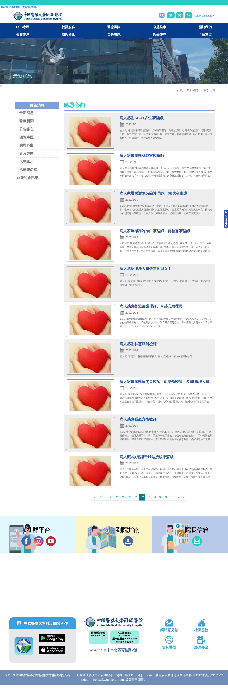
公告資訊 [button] (114, 34)
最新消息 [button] (22, 34)
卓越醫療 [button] (159, 27)
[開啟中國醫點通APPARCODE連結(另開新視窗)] (24, 646)
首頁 (180, 90)
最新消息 (26, 113)
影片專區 (26, 153)
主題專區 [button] (205, 34)
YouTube (51, 541)
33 (148, 497)
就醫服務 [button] (68, 27)
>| (184, 497)
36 (166, 497)
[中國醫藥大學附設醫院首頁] (37, 16)
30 (130, 497)
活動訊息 (26, 161)
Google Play (52, 640)
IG (39, 541)
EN (188, 15)
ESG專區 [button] (23, 27)
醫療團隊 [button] (114, 27)
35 (160, 497)
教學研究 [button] (159, 34)
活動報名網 (28, 170)
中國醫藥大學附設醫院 (114, 622)
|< (94, 497)
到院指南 (128, 541)
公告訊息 (26, 129)
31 (136, 497)
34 (154, 497)
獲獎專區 (26, 137)
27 (111, 497)
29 (123, 497)
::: (3, 2)
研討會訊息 (29, 178)
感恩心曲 (209, 90)
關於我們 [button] (205, 27)
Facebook (26, 541)
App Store (52, 652)
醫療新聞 (26, 121)
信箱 (197, 541)
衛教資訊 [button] (68, 34)
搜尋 (162, 15)
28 (117, 497)
